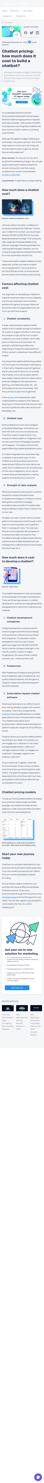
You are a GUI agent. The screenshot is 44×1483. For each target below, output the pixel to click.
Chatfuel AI (20, 16)
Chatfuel (6, 714)
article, (11, 397)
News (4, 10)
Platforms (14, 10)
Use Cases (27, 10)
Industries (6, 16)
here (29, 900)
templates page (9, 897)
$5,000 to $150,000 (11, 174)
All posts (8, 22)
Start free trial (17, 987)
